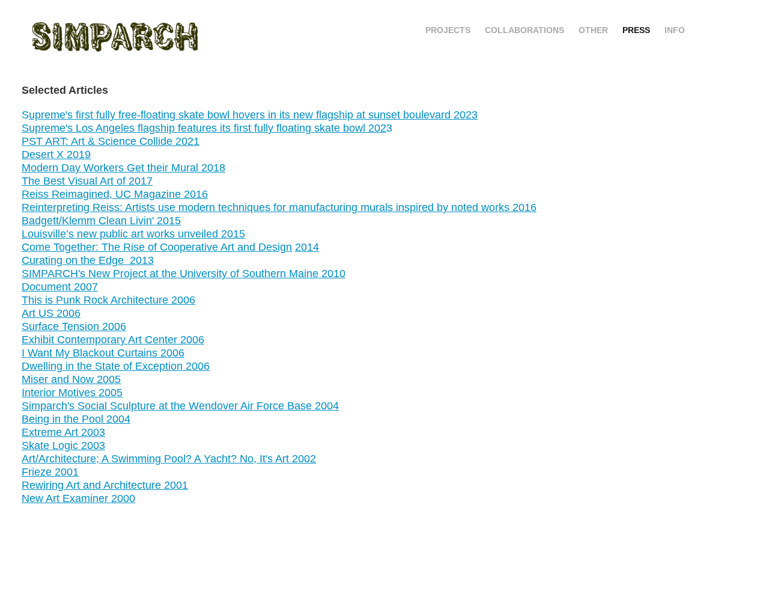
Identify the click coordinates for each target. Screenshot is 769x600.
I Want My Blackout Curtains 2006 (103, 353)
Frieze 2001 (50, 472)
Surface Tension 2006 (74, 326)
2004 (116, 419)
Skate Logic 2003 (63, 445)
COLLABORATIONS (524, 30)
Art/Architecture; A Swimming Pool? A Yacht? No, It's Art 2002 (169, 459)
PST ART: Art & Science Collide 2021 (110, 141)
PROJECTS (447, 30)
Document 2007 (60, 287)
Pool (92, 419)
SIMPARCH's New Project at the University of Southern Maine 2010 (183, 274)
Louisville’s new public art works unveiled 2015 (133, 234)
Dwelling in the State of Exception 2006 (116, 366)
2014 (307, 247)
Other (593, 30)
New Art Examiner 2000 (78, 498)
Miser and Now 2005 (71, 379)
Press (636, 30)
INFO (674, 30)
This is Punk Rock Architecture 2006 (108, 300)
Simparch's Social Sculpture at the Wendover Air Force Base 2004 (180, 406)
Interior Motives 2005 (72, 393)
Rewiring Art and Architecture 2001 (105, 485)
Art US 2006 (51, 313)
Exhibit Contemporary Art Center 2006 (113, 340)
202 (375, 128)
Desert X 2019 (56, 154)
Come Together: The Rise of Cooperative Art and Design (157, 247)
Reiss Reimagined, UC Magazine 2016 (115, 194)
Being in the (52, 419)
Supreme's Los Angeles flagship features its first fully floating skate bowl (193, 128)
